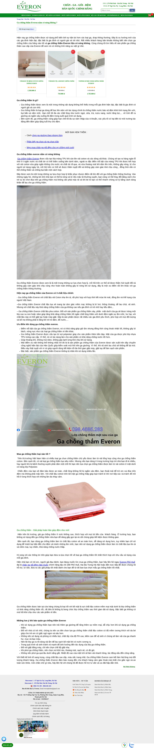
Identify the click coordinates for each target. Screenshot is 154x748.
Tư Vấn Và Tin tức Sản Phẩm (81, 687)
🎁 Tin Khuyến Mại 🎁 (79, 690)
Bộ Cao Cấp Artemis (98, 15)
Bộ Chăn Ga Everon (53, 15)
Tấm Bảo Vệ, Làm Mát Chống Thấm (61, 81)
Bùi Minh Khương (129, 666)
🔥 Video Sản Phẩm (78, 692)
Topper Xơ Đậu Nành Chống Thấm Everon (91, 82)
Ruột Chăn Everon (69, 15)
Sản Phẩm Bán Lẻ (113, 15)
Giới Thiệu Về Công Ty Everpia (82, 684)
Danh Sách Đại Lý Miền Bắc (103, 684)
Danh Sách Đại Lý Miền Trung (103, 690)
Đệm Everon (26, 15)
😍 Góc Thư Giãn (78, 695)
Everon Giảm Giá (38, 15)
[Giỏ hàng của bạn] (150, 17)
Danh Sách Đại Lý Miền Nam (103, 687)
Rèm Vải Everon (127, 15)
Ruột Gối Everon (83, 15)
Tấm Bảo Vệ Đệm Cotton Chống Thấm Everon (31, 82)
